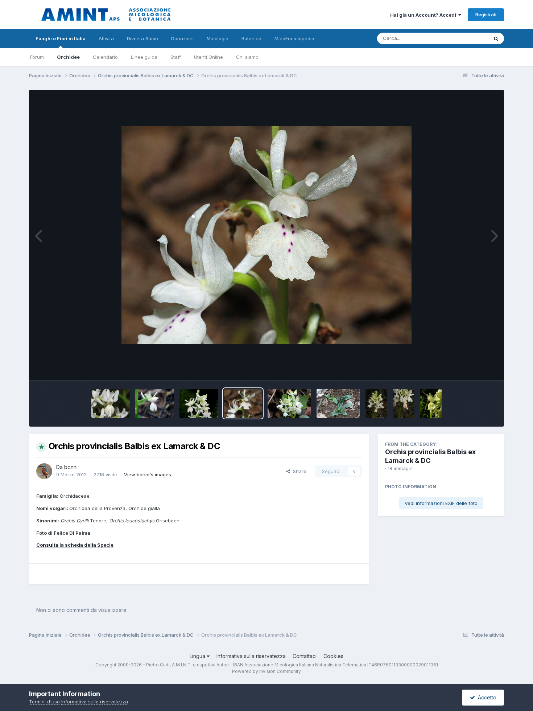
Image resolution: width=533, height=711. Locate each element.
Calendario (105, 57)
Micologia (217, 38)
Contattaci (305, 656)
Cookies (333, 656)
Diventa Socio (142, 38)
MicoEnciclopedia (294, 38)
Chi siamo (247, 57)
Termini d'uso (44, 701)
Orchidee (68, 57)
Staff (175, 57)
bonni (71, 467)
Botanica (251, 38)
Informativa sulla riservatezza (251, 656)
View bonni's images (147, 474)
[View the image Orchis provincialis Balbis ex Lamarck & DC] (110, 403)
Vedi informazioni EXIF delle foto (441, 503)
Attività (106, 38)
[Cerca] (496, 38)
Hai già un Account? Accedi (424, 15)
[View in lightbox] (266, 235)
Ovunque (468, 38)
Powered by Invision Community (266, 671)
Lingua (198, 656)
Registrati (485, 14)
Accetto (485, 697)
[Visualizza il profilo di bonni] (44, 471)
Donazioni (182, 38)
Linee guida (144, 57)
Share (298, 471)
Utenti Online (208, 57)
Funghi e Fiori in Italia (61, 38)
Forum (37, 57)
